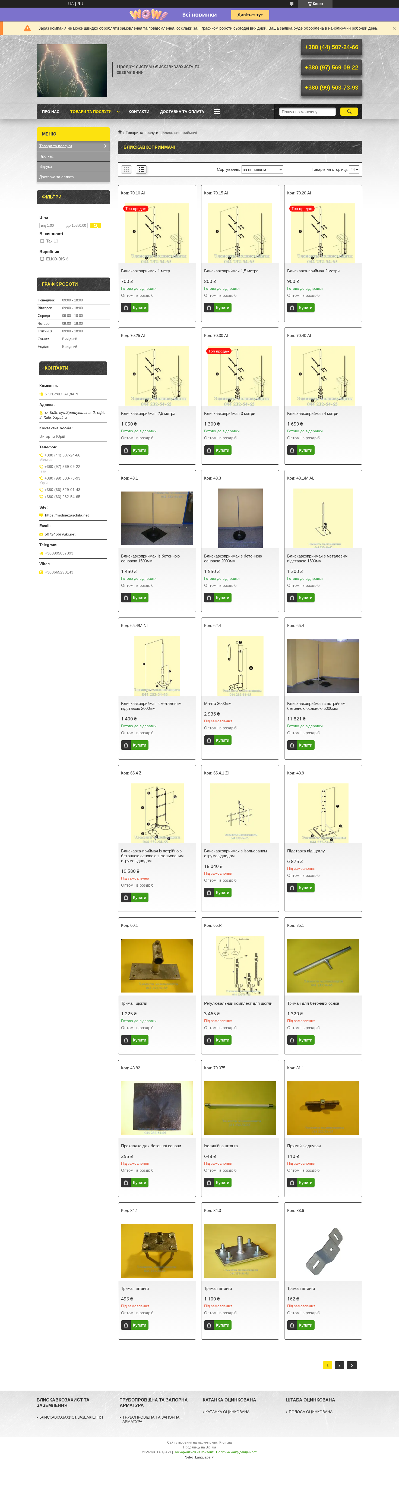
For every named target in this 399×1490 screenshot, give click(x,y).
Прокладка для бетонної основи (151, 1146)
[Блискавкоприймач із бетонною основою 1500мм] (157, 518)
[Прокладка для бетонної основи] (157, 1108)
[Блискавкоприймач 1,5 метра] (240, 233)
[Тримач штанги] (157, 1251)
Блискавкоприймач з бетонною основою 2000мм (233, 558)
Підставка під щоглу (306, 851)
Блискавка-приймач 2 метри (313, 271)
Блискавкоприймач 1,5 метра (231, 271)
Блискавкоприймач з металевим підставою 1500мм (317, 558)
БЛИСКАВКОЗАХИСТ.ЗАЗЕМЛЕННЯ (71, 1417)
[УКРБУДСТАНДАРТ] (72, 69)
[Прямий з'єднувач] (323, 1108)
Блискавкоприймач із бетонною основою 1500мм (150, 558)
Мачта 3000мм (217, 703)
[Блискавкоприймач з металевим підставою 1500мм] (323, 518)
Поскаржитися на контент (194, 1452)
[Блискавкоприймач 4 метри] (323, 376)
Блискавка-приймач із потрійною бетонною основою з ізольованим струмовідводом (152, 856)
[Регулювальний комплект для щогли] (240, 966)
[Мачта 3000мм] (240, 666)
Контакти (139, 111)
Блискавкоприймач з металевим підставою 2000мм (151, 706)
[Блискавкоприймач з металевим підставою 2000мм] (157, 666)
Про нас (50, 111)
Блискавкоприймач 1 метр (145, 271)
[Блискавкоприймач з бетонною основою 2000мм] (240, 518)
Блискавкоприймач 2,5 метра (148, 413)
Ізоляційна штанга (221, 1146)
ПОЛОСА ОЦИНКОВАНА (310, 1412)
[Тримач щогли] (157, 966)
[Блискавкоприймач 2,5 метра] (157, 376)
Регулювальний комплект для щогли (238, 1003)
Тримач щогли (134, 1003)
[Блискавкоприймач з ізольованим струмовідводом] (240, 813)
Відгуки (45, 166)
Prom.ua (225, 1442)
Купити (139, 307)
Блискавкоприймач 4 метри (312, 413)
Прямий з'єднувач (304, 1146)
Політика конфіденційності (237, 1452)
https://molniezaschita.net (67, 515)
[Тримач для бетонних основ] (323, 966)
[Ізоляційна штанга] (240, 1108)
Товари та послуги (91, 111)
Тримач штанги (135, 1288)
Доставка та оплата (182, 111)
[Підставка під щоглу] (323, 813)
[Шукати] (349, 112)
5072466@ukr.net (60, 534)
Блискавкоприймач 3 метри (229, 413)
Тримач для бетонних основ (313, 1003)
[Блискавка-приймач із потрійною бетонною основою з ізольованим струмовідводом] (157, 813)
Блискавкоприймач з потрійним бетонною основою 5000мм (316, 706)
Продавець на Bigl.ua (199, 1447)
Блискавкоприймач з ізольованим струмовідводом (235, 853)
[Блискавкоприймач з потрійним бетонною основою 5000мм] (323, 666)
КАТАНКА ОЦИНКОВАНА (227, 1412)
